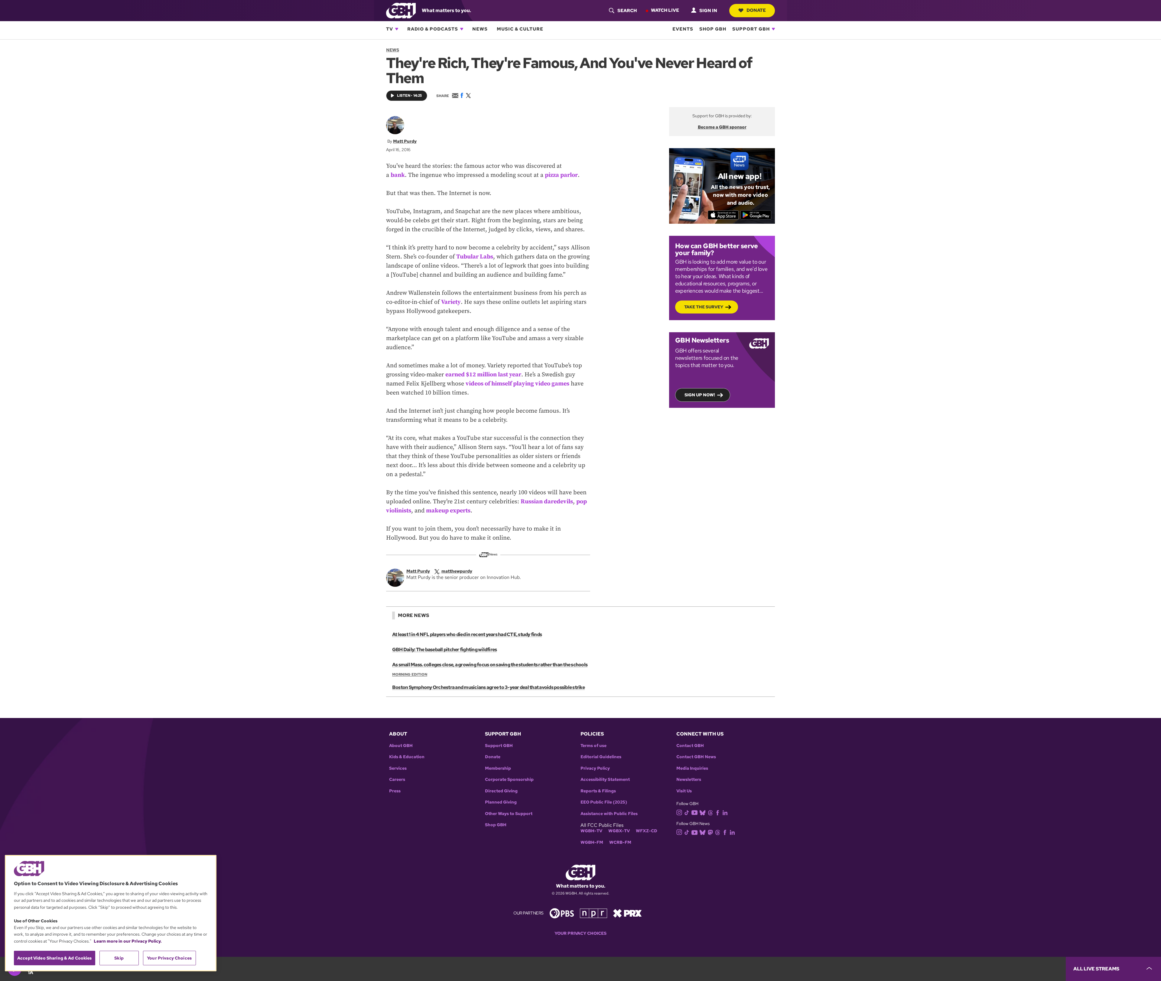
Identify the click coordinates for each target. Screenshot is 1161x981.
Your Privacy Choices (580, 933)
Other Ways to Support (508, 813)
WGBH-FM (591, 842)
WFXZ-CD (646, 830)
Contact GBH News (696, 756)
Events (682, 29)
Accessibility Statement (605, 779)
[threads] (710, 812)
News (480, 29)
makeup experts (448, 511)
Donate (756, 10)
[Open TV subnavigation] (396, 29)
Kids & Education (406, 756)
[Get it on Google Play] (756, 214)
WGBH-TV (591, 830)
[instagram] (679, 812)
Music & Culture (520, 29)
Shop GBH (712, 29)
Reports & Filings (598, 791)
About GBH (401, 745)
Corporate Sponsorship (509, 779)
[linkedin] (725, 812)
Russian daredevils (547, 501)
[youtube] (694, 812)
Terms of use (593, 745)
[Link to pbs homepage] (562, 913)
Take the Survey (703, 307)
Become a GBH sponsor (722, 127)
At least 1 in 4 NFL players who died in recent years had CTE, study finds (467, 634)
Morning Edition (409, 674)
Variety (451, 302)
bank (398, 175)
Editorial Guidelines (600, 756)
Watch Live (665, 10)
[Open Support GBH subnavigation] (773, 29)
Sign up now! (700, 395)
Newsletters (688, 779)
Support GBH (751, 29)
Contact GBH (690, 745)
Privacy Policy (595, 768)
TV (389, 29)
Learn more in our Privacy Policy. (128, 941)
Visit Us (684, 791)
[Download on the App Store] (723, 214)
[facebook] (717, 812)
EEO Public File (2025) (603, 802)
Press (395, 791)
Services (398, 768)
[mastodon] (710, 832)
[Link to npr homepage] (593, 913)
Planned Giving (501, 802)
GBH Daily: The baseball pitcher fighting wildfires (444, 649)
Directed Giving (501, 791)
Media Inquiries (692, 768)
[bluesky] (702, 812)
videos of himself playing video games (517, 384)
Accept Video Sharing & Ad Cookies (54, 958)
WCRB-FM (620, 842)
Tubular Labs (474, 257)
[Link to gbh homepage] (401, 10)
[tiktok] (686, 812)
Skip (119, 958)
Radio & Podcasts (432, 29)
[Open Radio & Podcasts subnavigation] (461, 29)
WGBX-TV (619, 830)
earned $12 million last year (483, 374)
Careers (397, 779)
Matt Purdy (405, 141)
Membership (498, 768)
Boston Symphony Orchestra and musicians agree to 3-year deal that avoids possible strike (488, 687)
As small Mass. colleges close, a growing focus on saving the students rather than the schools (489, 664)
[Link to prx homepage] (627, 913)
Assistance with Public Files (609, 813)
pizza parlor (561, 175)
